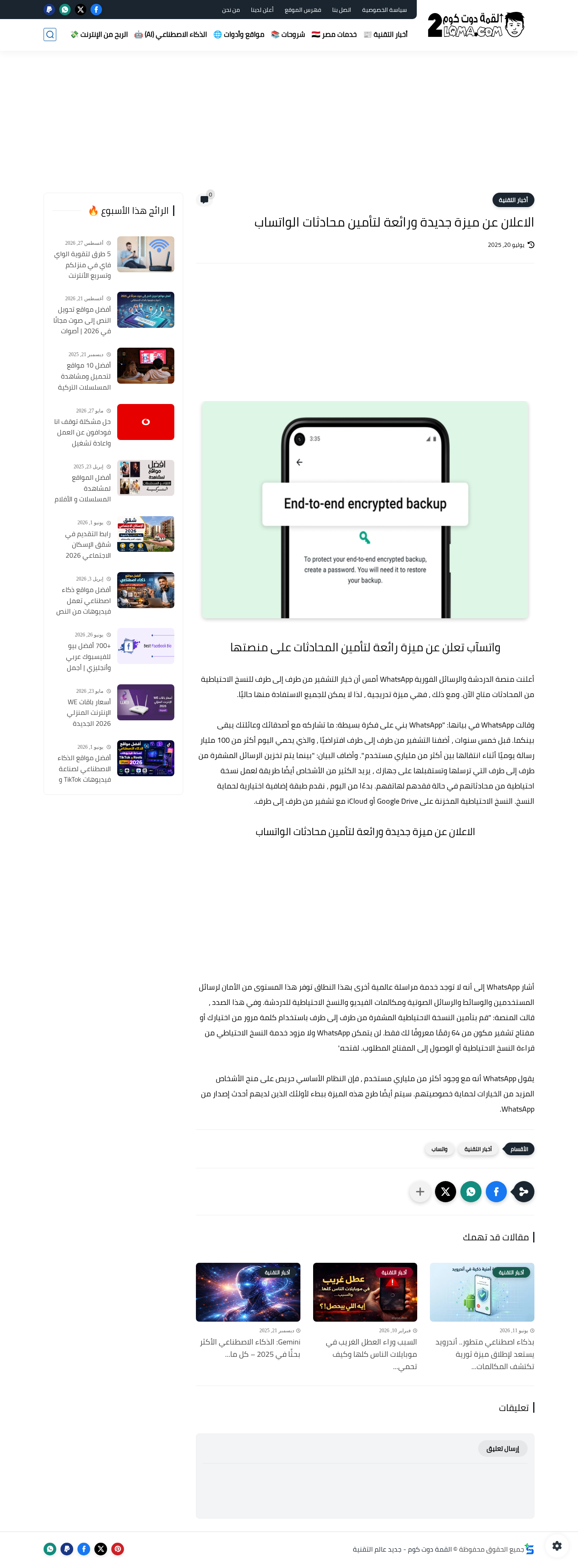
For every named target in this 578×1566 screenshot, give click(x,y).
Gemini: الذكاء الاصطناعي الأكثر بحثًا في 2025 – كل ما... (250, 1348)
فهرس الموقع (303, 9)
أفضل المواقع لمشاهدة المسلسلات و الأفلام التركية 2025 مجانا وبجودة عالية (83, 488)
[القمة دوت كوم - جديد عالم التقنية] (477, 25)
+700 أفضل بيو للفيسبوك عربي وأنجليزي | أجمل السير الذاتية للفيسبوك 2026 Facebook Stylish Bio (82, 656)
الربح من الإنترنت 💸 (99, 34)
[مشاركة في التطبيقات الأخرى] (420, 1191)
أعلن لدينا (262, 9)
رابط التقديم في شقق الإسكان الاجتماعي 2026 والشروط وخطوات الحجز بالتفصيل (86, 544)
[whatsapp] (65, 9)
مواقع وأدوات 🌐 (238, 34)
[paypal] (49, 9)
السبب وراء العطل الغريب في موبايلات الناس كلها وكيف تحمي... (371, 1354)
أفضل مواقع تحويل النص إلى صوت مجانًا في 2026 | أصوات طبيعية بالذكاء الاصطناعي (82, 320)
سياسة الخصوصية (384, 9)
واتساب (440, 1149)
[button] (496, 1191)
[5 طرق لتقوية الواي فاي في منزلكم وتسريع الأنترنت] (145, 254)
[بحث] (50, 34)
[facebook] (96, 9)
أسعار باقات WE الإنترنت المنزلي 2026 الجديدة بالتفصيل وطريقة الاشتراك (86, 713)
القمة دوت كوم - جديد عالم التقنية (402, 1549)
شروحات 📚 (288, 34)
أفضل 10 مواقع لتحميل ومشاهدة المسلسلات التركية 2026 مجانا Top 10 (84, 376)
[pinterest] (117, 1549)
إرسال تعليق (503, 1448)
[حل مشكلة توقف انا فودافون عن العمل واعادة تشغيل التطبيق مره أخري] (145, 422)
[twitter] (80, 9)
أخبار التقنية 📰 (385, 34)
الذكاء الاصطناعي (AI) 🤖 (170, 34)
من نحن (231, 9)
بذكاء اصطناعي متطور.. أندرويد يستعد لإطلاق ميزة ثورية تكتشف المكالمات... (484, 1354)
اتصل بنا (341, 9)
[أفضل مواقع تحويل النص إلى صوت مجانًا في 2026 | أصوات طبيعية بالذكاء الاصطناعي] (145, 310)
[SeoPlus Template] (529, 1549)
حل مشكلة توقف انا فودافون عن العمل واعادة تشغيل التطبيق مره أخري (82, 432)
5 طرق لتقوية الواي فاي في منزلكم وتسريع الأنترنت (82, 265)
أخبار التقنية (513, 199)
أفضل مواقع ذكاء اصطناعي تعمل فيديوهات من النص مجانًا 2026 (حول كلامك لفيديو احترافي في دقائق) (83, 600)
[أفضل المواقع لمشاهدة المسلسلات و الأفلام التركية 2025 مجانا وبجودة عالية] (145, 478)
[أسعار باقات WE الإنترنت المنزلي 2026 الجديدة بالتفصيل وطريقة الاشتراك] (145, 702)
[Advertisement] (289, 127)
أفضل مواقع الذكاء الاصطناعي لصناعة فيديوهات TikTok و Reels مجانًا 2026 (84, 769)
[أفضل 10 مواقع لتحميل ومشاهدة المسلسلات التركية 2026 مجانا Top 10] (145, 366)
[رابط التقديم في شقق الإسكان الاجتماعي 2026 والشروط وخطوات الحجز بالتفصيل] (145, 534)
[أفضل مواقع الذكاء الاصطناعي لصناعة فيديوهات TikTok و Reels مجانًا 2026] (145, 758)
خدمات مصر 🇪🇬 (334, 34)
